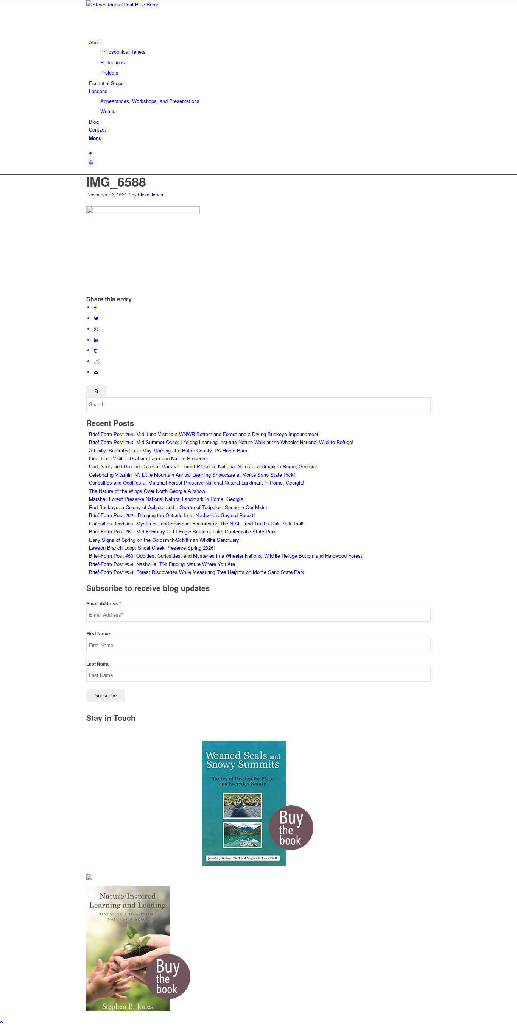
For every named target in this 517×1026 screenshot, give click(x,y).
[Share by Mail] (96, 372)
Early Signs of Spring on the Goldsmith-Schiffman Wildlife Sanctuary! (165, 539)
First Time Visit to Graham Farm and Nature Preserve (148, 458)
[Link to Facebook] (90, 153)
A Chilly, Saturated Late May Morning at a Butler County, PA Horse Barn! (169, 450)
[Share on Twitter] (96, 318)
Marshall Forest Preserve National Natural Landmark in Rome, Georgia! (167, 498)
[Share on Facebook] (95, 307)
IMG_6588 (116, 181)
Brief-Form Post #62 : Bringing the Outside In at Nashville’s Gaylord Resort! (172, 515)
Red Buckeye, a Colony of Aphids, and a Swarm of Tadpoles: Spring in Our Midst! (179, 507)
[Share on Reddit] (97, 361)
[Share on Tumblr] (95, 350)
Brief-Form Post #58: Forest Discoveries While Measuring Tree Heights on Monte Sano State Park (196, 571)
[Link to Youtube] (91, 161)
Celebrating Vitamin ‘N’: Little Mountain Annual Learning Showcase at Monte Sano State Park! (192, 474)
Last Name (98, 664)
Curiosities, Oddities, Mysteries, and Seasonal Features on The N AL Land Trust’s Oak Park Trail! (196, 523)
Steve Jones (150, 195)
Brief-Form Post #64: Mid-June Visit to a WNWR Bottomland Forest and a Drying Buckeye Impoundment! (204, 434)
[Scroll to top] (1, 1021)
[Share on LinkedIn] (96, 339)
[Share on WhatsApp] (96, 328)
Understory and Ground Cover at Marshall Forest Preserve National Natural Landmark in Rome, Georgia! (203, 466)
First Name (98, 633)
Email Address (103, 603)
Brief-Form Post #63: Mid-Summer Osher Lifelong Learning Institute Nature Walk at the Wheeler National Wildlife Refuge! (221, 442)
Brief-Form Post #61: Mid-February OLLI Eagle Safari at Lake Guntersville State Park (182, 531)
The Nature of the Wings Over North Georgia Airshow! (148, 490)
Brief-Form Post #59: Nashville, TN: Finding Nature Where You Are (162, 564)
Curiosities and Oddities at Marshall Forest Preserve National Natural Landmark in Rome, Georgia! (196, 482)
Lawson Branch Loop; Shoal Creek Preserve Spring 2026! (152, 547)
